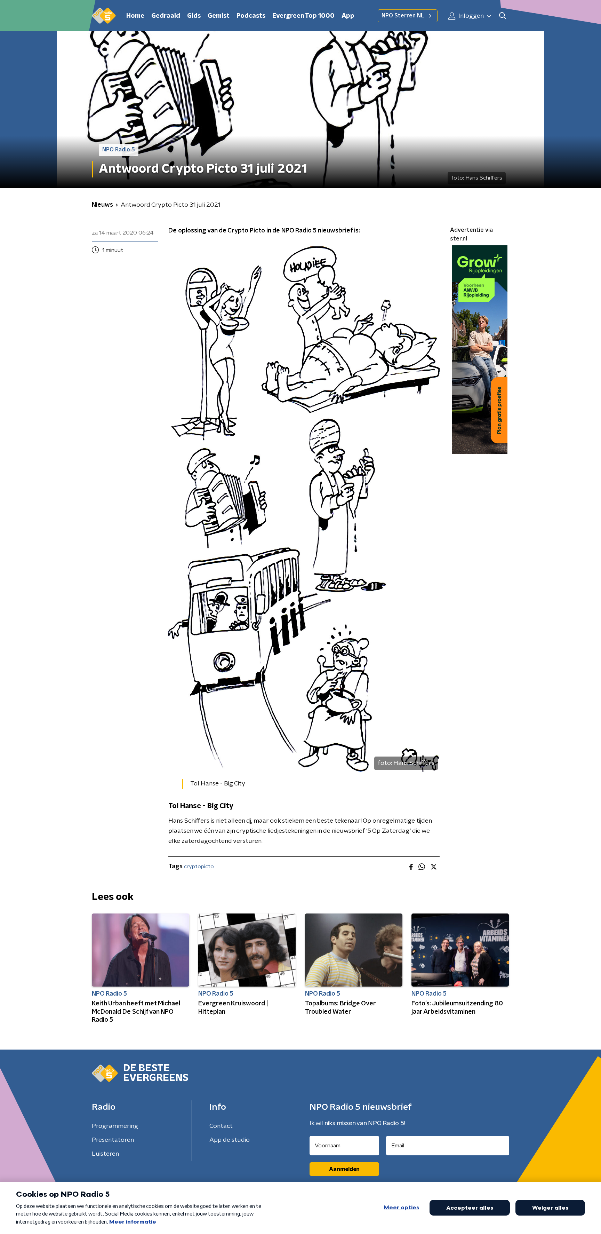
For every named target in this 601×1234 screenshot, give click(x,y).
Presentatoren (113, 1140)
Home (135, 16)
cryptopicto (199, 866)
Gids (194, 16)
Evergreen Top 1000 (303, 16)
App (348, 16)
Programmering (115, 1126)
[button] (502, 15)
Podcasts (251, 16)
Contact (221, 1126)
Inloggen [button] (470, 16)
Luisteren (105, 1154)
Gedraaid (165, 16)
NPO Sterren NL (403, 15)
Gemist (219, 16)
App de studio (229, 1140)
